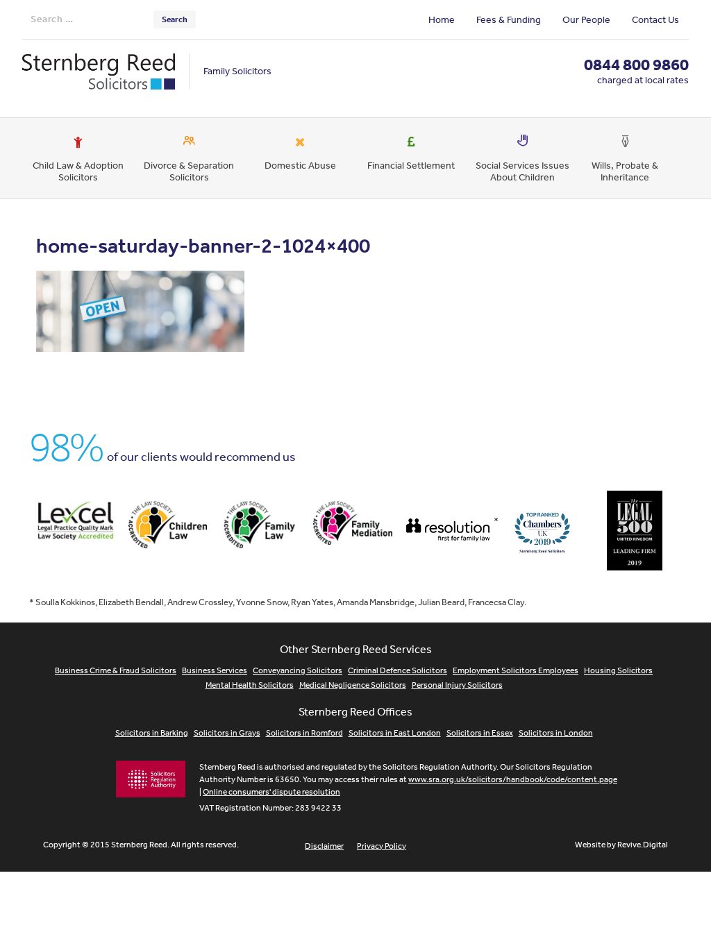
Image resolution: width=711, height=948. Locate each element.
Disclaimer (324, 846)
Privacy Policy (381, 846)
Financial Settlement (411, 165)
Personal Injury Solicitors (457, 685)
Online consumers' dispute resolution (271, 791)
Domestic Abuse (300, 165)
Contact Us (655, 19)
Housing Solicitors (618, 670)
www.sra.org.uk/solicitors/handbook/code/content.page (512, 779)
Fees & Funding (508, 19)
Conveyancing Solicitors (297, 670)
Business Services (214, 670)
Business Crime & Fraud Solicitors (115, 670)
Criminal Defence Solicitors (397, 670)
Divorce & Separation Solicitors (189, 171)
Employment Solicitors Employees (515, 670)
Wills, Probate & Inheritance (625, 171)
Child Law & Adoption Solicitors (78, 171)
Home (441, 19)
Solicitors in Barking (151, 732)
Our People (586, 19)
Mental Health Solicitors (250, 685)
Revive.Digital (642, 844)
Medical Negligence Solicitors (352, 685)
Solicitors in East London (395, 732)
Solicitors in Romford (304, 732)
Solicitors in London (556, 732)
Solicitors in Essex (479, 732)
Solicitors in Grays (227, 732)
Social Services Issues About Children (522, 171)
